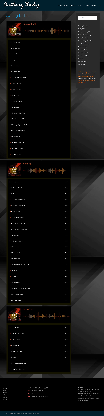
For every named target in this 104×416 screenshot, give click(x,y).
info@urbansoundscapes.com (87, 78)
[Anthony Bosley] (21, 5)
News (87, 5)
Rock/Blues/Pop (83, 38)
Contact (93, 5)
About (66, 5)
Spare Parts (81, 65)
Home (60, 5)
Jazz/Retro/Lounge (84, 44)
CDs (79, 5)
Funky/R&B (81, 29)
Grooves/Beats (82, 50)
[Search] (100, 5)
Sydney (36, 413)
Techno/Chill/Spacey (84, 35)
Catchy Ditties (82, 62)
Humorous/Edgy (83, 56)
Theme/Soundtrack (84, 26)
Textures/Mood (83, 53)
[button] (14, 29)
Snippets (81, 59)
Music (72, 5)
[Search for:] (87, 18)
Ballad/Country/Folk (84, 32)
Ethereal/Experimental (85, 41)
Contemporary (82, 47)
